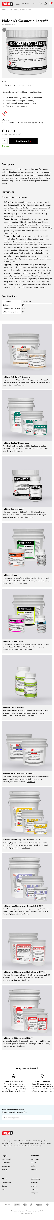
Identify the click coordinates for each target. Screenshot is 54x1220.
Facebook (34, 1189)
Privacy (4, 1169)
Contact (4, 1186)
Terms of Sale (6, 1159)
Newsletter (34, 1182)
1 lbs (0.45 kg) (9, 85)
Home (4, 9)
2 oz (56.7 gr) (25, 85)
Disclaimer (6, 1162)
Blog (3, 1189)
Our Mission (6, 1182)
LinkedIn (34, 1186)
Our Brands (13, 9)
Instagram (34, 1193)
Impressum (6, 1166)
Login (33, 1166)
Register (34, 1169)
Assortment (35, 1159)
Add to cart (22, 141)
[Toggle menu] (17, 4)
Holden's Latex (25, 9)
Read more (21, 385)
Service (33, 1162)
